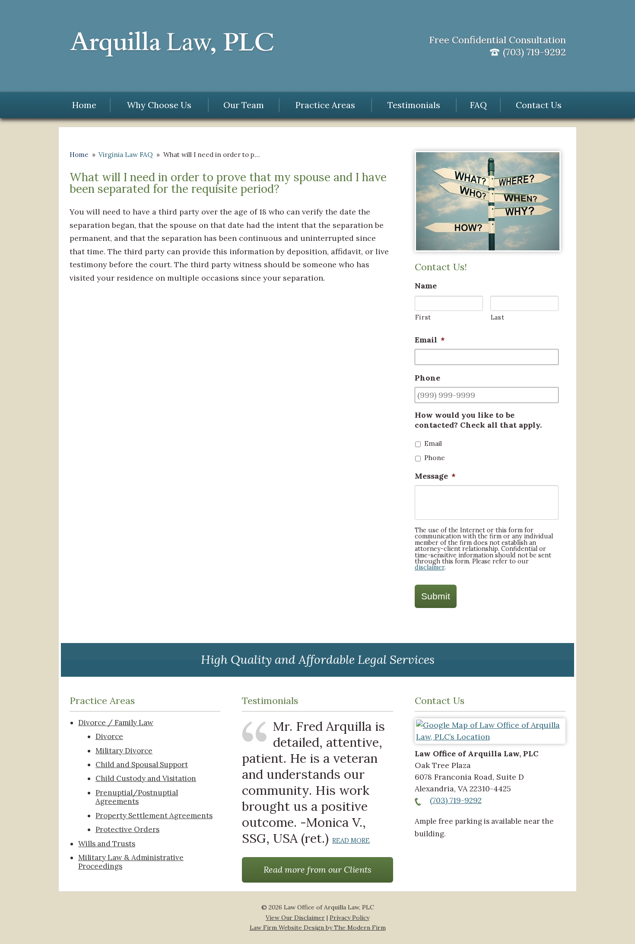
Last (498, 317)
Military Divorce (123, 750)
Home (84, 104)
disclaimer (429, 567)
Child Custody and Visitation (145, 778)
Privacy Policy (349, 918)
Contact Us (539, 104)
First (423, 317)
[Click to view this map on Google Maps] (490, 737)
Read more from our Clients (317, 869)
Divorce (109, 736)
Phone (434, 457)
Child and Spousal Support (141, 764)
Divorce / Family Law (115, 722)
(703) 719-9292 (456, 800)
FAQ (478, 104)
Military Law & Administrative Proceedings (131, 862)
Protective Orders (127, 829)
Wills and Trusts (106, 843)
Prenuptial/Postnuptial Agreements (136, 797)
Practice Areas (325, 104)
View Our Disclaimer (295, 918)
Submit (435, 596)
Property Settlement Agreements (154, 815)
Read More (351, 840)
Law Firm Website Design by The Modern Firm (318, 927)
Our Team (243, 104)
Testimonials (413, 104)
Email (433, 443)
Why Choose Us (159, 104)
